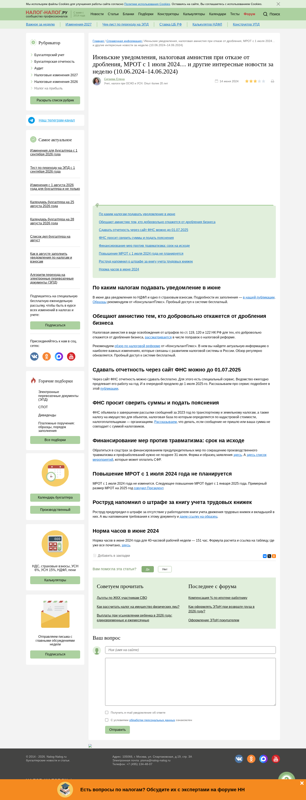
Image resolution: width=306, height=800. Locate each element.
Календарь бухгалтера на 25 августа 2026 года (52, 204)
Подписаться (55, 325)
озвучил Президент (148, 488)
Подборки (145, 14)
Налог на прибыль (48, 88)
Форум (249, 14)
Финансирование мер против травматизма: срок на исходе (144, 245)
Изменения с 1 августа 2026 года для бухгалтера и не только (55, 186)
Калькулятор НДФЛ (207, 24)
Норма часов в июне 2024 (119, 269)
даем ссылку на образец (198, 516)
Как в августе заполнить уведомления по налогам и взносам (51, 257)
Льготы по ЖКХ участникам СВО (122, 598)
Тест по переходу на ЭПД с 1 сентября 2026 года (52, 169)
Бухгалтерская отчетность (54, 61)
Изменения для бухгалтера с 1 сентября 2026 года (53, 152)
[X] (269, 556)
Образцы (100, 302)
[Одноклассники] (274, 556)
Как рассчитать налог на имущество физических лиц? (138, 606)
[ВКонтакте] (265, 556)
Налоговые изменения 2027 (56, 75)
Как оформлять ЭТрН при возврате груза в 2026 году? (221, 609)
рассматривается (158, 337)
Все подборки (55, 440)
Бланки (128, 14)
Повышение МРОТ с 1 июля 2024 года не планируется (141, 253)
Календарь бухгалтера (55, 497)
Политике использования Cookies (147, 4)
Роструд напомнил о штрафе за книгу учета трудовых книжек (146, 261)
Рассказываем (165, 422)
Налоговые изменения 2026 (56, 82)
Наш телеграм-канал (57, 120)
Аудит (38, 68)
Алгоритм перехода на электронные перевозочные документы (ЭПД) (52, 278)
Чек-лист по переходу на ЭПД (125, 24)
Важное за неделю (40, 24)
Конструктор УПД (246, 24)
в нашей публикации (259, 297)
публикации (109, 388)
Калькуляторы (194, 14)
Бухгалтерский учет (49, 55)
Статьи (113, 14)
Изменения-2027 (79, 24)
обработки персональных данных (152, 720)
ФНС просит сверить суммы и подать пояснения (136, 238)
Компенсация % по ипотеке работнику (217, 598)
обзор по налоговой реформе (137, 346)
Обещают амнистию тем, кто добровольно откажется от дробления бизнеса (157, 222)
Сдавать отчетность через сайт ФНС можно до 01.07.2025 (143, 230)
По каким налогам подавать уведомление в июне (137, 214)
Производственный (55, 509)
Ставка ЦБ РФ (170, 24)
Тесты (235, 14)
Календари (217, 14)
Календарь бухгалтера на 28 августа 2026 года (52, 221)
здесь (237, 455)
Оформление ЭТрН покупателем (213, 620)
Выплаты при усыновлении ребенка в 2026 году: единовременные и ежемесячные (134, 618)
